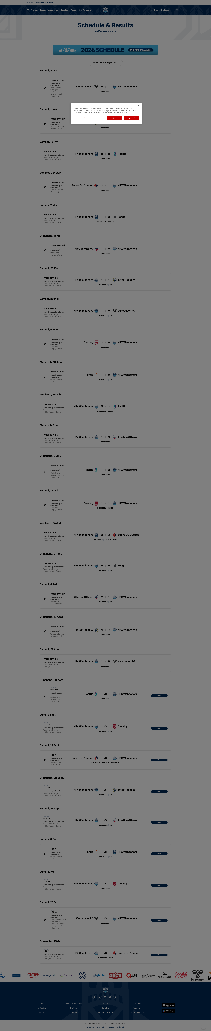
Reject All (115, 118)
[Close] (138, 105)
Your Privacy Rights (81, 118)
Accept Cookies (131, 118)
